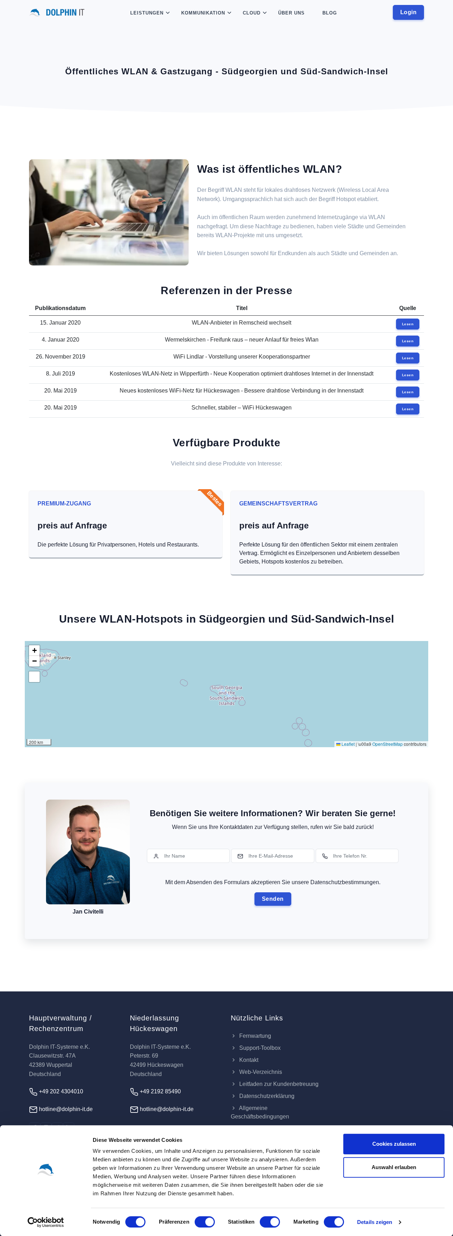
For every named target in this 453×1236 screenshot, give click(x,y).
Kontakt (248, 1060)
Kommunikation (203, 13)
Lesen (408, 324)
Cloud (251, 13)
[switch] (205, 1222)
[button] (34, 650)
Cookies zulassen (394, 1144)
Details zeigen (374, 1222)
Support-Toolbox (259, 1048)
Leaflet (347, 744)
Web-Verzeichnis (260, 1072)
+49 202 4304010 (60, 1091)
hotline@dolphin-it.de (65, 1109)
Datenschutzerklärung (266, 1096)
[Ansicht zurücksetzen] (34, 676)
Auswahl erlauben (394, 1167)
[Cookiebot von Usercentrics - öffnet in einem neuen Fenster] (46, 1222)
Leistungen (147, 13)
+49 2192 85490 (159, 1091)
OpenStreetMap (387, 744)
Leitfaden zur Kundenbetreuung (278, 1084)
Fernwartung (254, 1036)
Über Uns (291, 13)
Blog (329, 13)
